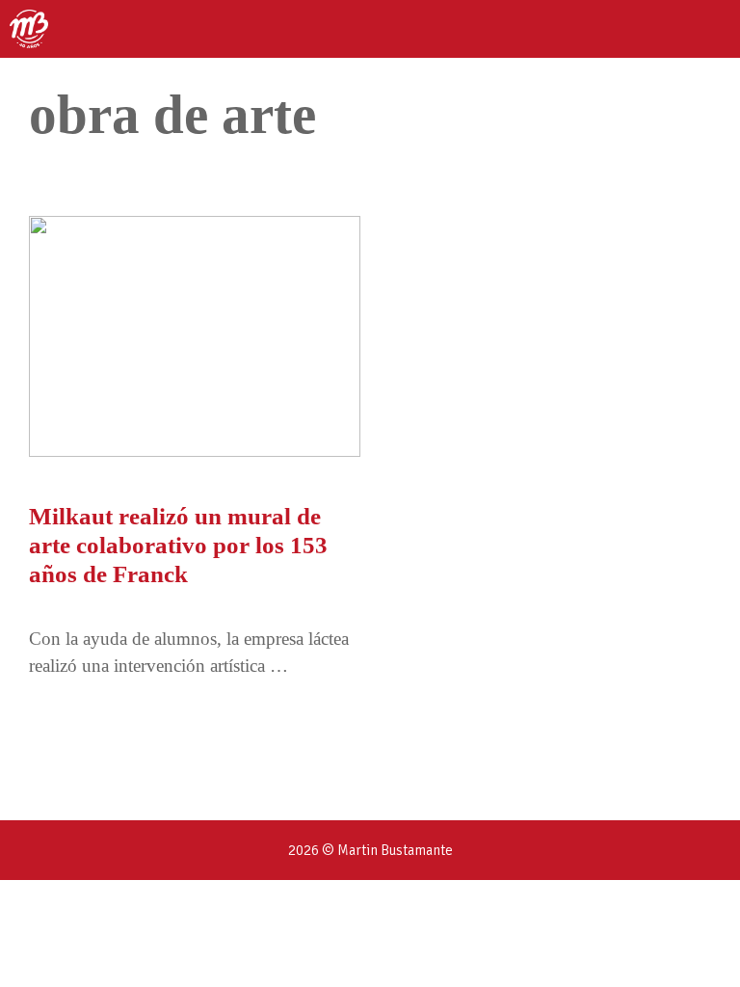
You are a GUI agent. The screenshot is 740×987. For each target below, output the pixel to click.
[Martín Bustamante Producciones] (29, 29)
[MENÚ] (708, 29)
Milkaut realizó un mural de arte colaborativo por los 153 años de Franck (178, 545)
